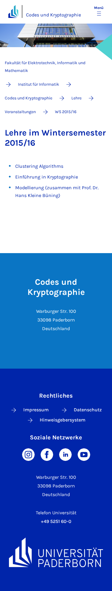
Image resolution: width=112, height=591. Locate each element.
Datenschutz (88, 410)
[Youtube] (84, 454)
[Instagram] (28, 454)
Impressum (36, 410)
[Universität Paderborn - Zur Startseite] (13, 11)
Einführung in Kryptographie (46, 177)
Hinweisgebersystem (62, 420)
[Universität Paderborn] (56, 552)
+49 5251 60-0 (56, 521)
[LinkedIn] (65, 454)
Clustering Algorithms (39, 166)
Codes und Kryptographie (53, 15)
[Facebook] (47, 454)
